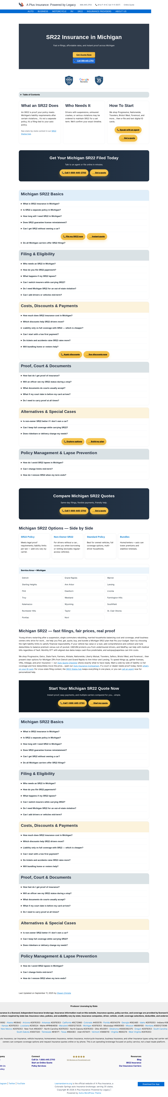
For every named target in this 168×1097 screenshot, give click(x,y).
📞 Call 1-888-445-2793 (74, 172)
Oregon (138, 1029)
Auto (31, 11)
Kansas (5, 1025)
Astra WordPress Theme (90, 1093)
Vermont (96, 1032)
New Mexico (6, 1029)
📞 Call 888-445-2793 (84, 60)
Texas (63, 1032)
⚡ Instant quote (97, 236)
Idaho (142, 1022)
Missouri (130, 1025)
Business (43, 11)
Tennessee (46, 1032)
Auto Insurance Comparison (86, 666)
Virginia (114, 1032)
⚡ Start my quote (99, 703)
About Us (120, 11)
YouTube (21, 1083)
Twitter (12, 1083)
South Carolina (160, 1029)
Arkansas (46, 1022)
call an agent (128, 669)
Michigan (87, 1025)
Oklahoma (114, 1029)
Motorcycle (59, 11)
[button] (151, 1084)
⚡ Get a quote (128, 138)
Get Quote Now (84, 54)
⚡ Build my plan (96, 441)
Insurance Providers (99, 11)
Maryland (63, 1025)
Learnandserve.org (63, 1083)
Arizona (26, 1022)
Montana (149, 1025)
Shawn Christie (64, 993)
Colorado (88, 1022)
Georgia (125, 1022)
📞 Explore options (73, 441)
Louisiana (24, 1025)
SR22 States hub (74, 669)
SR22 (80, 11)
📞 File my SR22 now (73, 236)
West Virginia (135, 1032)
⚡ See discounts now (96, 354)
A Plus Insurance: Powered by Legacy (51, 4)
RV (72, 11)
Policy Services (39, 1066)
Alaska (10, 1022)
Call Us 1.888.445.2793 (43, 1059)
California (66, 1022)
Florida (106, 1022)
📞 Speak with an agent (128, 130)
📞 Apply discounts (70, 354)
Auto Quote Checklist (67, 663)
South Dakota (23, 1032)
